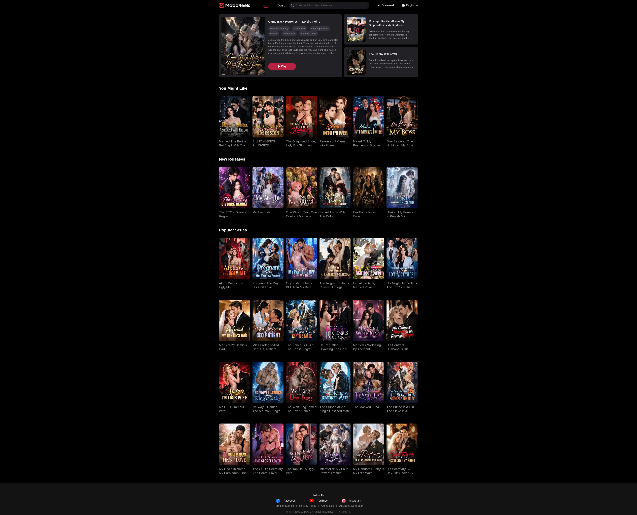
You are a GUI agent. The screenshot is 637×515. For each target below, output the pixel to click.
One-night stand (319, 28)
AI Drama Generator (351, 505)
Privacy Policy (307, 505)
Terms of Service (284, 505)
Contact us (328, 505)
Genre (281, 5)
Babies (273, 33)
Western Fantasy (279, 28)
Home (266, 5)
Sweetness (289, 33)
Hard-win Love (308, 33)
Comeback (299, 28)
